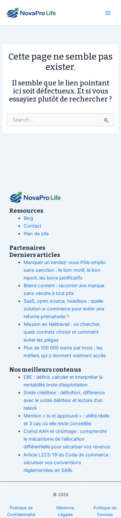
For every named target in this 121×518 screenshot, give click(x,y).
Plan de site (36, 234)
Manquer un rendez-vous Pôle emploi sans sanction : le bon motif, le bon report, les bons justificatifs (65, 270)
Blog (28, 218)
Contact (32, 226)
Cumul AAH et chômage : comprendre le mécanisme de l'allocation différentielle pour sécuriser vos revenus (67, 439)
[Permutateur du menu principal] (108, 13)
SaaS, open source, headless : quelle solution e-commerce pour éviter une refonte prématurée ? (64, 308)
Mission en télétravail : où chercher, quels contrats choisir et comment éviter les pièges (62, 332)
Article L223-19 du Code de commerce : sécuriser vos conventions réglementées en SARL (67, 462)
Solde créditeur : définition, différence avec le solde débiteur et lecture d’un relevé (64, 400)
